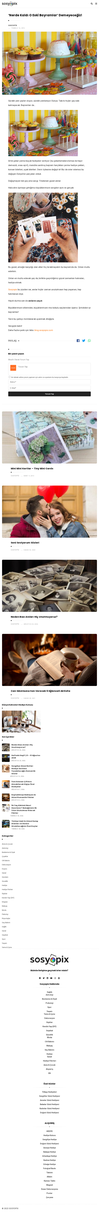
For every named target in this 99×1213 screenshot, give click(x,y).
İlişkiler (4, 894)
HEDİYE (49, 1131)
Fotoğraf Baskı (49, 1168)
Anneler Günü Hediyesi (49, 1100)
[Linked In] (47, 978)
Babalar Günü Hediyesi (49, 1104)
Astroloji (5, 848)
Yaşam (4, 943)
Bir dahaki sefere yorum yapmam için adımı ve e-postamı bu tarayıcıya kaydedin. (39, 377)
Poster (49, 1193)
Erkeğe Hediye (49, 1164)
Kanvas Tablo (49, 1181)
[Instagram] (55, 978)
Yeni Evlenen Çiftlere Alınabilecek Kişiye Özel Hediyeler (23, 784)
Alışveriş (49, 1069)
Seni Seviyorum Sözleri (25, 542)
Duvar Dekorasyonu (49, 1189)
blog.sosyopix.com (43, 330)
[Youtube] (51, 978)
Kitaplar (5, 902)
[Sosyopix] (9, 3)
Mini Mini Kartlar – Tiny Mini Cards (32, 468)
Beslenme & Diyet (8, 852)
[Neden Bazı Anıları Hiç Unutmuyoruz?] (6, 747)
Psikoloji (5, 914)
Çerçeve (49, 1197)
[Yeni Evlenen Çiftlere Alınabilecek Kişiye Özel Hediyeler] (6, 784)
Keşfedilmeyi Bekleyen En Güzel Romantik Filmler (23, 796)
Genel (4, 873)
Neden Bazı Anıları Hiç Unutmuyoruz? (34, 616)
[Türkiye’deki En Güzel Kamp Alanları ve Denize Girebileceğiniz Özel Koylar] (6, 823)
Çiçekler (5, 856)
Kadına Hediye (49, 1160)
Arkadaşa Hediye (49, 1156)
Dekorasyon (6, 865)
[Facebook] (40, 978)
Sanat (4, 931)
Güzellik (5, 881)
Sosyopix (12, 25)
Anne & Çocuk (7, 844)
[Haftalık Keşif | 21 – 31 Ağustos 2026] (6, 758)
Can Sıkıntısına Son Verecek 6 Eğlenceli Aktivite (40, 691)
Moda (4, 910)
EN (49, 1073)
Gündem (5, 877)
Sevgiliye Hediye (50, 1139)
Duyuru (4, 869)
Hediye (4, 885)
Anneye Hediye (49, 1148)
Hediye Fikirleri (7, 889)
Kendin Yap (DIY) (8, 898)
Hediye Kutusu (49, 1135)
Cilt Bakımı (6, 861)
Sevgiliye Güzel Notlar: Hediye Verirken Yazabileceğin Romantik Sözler (23, 770)
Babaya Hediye (49, 1152)
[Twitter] (44, 978)
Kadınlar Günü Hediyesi (49, 1108)
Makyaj (4, 906)
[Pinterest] (59, 978)
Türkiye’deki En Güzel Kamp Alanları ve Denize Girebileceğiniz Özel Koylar (24, 823)
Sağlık (4, 927)
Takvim (49, 1173)
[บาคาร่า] (49, 960)
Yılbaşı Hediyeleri (49, 1092)
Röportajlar (6, 918)
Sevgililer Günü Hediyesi (49, 1096)
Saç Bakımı (6, 923)
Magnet (49, 1185)
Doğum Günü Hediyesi (49, 1113)
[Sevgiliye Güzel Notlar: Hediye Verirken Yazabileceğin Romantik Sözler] (6, 768)
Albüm (49, 1177)
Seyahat (5, 935)
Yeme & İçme (7, 947)
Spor (4, 939)
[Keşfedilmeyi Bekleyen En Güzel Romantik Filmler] (6, 797)
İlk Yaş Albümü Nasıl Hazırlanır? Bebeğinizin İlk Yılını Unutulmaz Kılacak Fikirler (24, 809)
